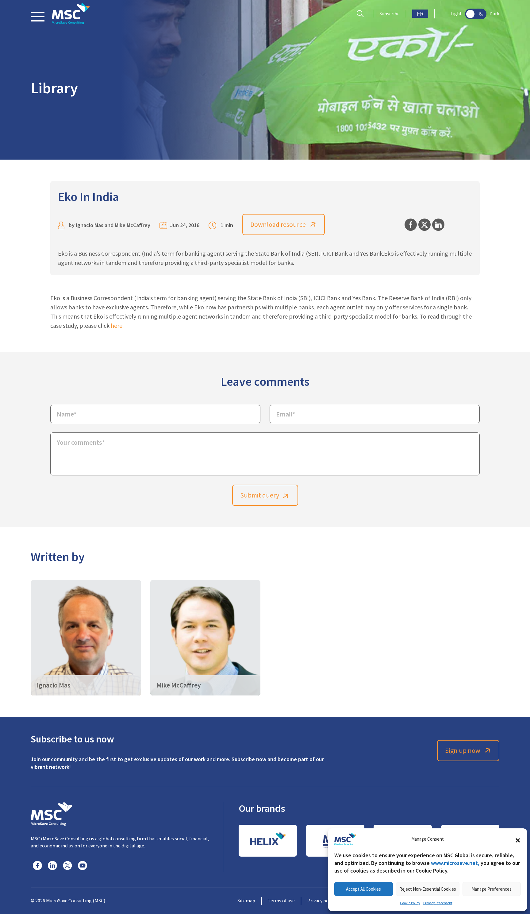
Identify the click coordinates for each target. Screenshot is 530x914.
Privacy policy (321, 901)
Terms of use (281, 901)
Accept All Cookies (363, 889)
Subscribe (389, 14)
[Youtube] (82, 865)
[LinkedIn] (52, 865)
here (116, 326)
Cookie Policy (410, 902)
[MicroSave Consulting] (51, 813)
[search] (362, 13)
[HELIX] (268, 841)
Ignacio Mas (89, 225)
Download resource (278, 224)
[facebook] (37, 865)
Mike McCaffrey (132, 225)
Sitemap (246, 901)
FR (420, 13)
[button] (518, 839)
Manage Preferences (491, 889)
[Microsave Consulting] (70, 14)
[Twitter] (67, 865)
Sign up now (462, 750)
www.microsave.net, (455, 862)
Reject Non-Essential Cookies (427, 889)
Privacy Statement (437, 902)
